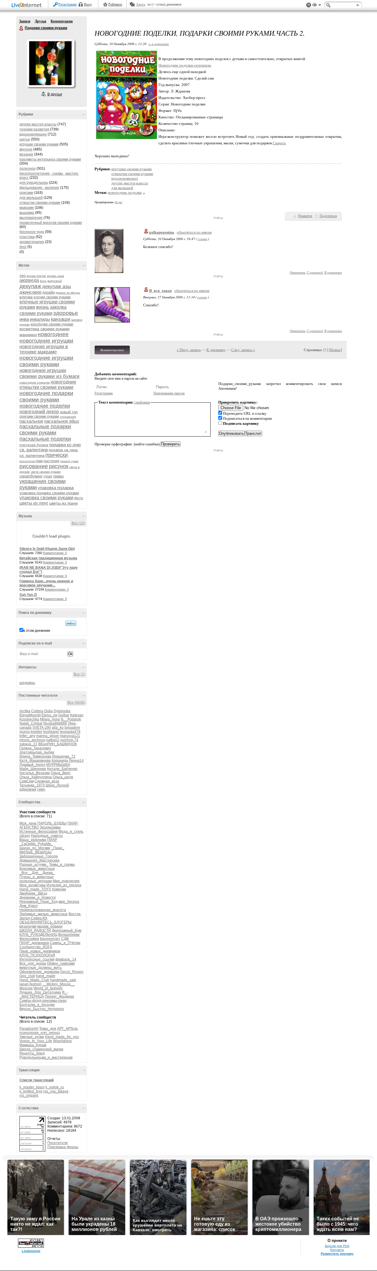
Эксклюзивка (50, 827)
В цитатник (333, 272)
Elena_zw (49, 715)
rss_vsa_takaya (55, 1091)
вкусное (25, 149)
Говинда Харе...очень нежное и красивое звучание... (46, 583)
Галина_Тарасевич (35, 748)
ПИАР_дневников (34, 943)
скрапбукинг (31, 476)
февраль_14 (65, 959)
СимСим (26, 781)
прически (56, 455)
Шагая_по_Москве (34, 848)
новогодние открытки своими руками (47, 384)
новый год (69, 412)
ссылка (202, 239)
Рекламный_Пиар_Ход (38, 902)
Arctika (24, 711)
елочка (26, 297)
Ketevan (76, 715)
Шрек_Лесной (57, 785)
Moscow (26, 988)
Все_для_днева (32, 963)
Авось (140, 4)
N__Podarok (71, 719)
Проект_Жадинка (59, 996)
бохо (43, 280)
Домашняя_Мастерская (39, 860)
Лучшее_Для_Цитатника (40, 992)
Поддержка (308, 5)
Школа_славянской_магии (41, 1049)
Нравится (305, 216)
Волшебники (69, 935)
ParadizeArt (28, 1029)
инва (24, 319)
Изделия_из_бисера (64, 885)
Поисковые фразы (62, 1147)
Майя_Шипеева (32, 769)
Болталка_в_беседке (37, 1005)
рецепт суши (69, 461)
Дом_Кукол (28, 906)
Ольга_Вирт (61, 773)
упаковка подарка (56, 487)
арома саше (55, 275)
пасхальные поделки (45, 439)
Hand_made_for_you (62, 1037)
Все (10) (78, 523)
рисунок (58, 466)
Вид (316, 6)
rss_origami (28, 1095)
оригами (26, 193)
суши (48, 476)
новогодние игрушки (46, 341)
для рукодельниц (33, 183)
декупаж (30, 286)
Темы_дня (47, 1029)
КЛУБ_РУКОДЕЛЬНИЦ (38, 935)
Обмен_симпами (61, 963)
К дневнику (216, 350)
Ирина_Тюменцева (35, 756)
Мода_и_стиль (71, 831)
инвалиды (40, 319)
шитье (24, 139)
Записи (24, 21)
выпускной (54, 280)
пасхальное (31, 421)
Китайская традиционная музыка (48, 558)
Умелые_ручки (31, 1037)
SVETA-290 (41, 727)
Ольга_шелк (63, 777)
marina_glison (47, 736)
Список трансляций (36, 1080)
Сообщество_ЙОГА (35, 947)
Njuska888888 (55, 723)
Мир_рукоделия (66, 881)
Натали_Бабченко (62, 769)
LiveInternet (28, 5)
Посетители (57, 1143)
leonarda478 (70, 732)
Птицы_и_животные (36, 877)
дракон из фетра (68, 292)
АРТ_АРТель (67, 1029)
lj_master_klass (31, 1087)
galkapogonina (161, 232)
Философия (29, 939)
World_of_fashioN (48, 988)
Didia (48, 711)
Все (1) (79, 674)
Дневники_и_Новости (37, 897)
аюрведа (29, 280)
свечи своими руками (46, 471)
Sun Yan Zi (28, 595)
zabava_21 (28, 744)
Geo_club (27, 976)
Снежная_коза (46, 781)
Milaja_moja (50, 719)
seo (22, 275)
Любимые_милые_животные (43, 914)
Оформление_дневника (39, 972)
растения (51, 461)
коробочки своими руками (52, 324)
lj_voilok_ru (54, 1087)
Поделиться (328, 216)
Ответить (297, 272)
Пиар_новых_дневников (39, 951)
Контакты (337, 1250)
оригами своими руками (39, 416)
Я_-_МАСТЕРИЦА (43, 994)
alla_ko (58, 727)
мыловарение (31, 218)
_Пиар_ (57, 848)
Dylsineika (62, 711)
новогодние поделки (44, 406)
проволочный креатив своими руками (50, 223)
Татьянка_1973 (32, 785)
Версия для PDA (337, 1246)
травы (58, 476)
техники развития (34, 129)
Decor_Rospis (71, 972)
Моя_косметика (32, 885)
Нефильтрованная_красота (42, 910)
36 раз (118, 202)
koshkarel (51, 732)
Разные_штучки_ (33, 864)
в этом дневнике (36, 631)
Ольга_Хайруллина (35, 777)
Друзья (40, 21)
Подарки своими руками (21, 28)
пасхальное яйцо (61, 421)
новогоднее (53, 334)
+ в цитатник (158, 44)
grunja (24, 732)
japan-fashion (30, 984)
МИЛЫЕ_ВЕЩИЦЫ (35, 852)
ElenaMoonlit (30, 715)
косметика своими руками (44, 328)
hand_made (45, 976)
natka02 (52, 740)
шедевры (27, 683)
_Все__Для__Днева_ (37, 873)
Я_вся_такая (160, 290)
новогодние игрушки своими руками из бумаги (49, 373)
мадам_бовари (49, 926)
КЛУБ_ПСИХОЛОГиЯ (37, 955)
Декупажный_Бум (66, 930)
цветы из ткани (63, 503)
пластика (27, 237)
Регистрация (67, 4)
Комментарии (62, 21)
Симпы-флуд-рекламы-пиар (43, 1001)
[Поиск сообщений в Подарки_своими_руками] (70, 623)
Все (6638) (76, 702)
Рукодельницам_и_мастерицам (45, 1057)
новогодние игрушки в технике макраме (43, 349)
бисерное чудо (31, 232)
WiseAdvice (62, 1041)
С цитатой (315, 272)
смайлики (142, 402)
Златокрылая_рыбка (36, 752)
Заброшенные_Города (38, 856)
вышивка (26, 213)
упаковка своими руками (46, 497)
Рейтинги (115, 4)
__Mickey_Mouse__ (58, 984)
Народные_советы (47, 836)
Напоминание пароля (169, 393)
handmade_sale (63, 980)
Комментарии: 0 (55, 553)
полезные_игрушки (35, 881)
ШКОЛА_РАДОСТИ (35, 930)
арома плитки (36, 275)
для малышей (31, 198)
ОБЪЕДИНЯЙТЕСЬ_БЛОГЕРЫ (45, 922)
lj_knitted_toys (30, 1091)
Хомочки (59, 889)
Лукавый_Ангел (32, 765)
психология (27, 461)
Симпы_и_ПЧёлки (65, 943)
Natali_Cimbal (30, 723)
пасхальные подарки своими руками (45, 430)
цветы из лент (33, 502)
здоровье (65, 313)
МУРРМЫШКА (58, 765)
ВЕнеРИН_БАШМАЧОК (57, 744)
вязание (26, 154)
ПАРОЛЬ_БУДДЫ (52, 823)
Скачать (279, 143)
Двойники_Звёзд (33, 893)
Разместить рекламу (337, 1253)
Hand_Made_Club (34, 980)
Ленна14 (76, 760)
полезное (27, 168)
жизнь (42, 307)
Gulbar (63, 715)
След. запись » (243, 350)
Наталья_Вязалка (34, 773)
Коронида (60, 760)
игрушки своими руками (39, 144)
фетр (78, 498)
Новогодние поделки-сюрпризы (184, 65)
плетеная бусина (33, 445)
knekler (36, 732)
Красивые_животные (37, 869)
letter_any (27, 736)
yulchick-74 (69, 740)
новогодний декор (39, 411)
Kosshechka (29, 719)
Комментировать (112, 350)
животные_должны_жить (40, 968)
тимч (41, 789)
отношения (68, 416)
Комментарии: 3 (57, 589)
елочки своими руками (52, 297)
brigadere (72, 727)
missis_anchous (32, 740)
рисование (33, 466)
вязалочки (28, 926)
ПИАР (52, 840)
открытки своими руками (39, 203)
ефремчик (27, 789)
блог (23, 247)
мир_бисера (69, 902)
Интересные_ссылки (36, 959)
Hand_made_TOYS (35, 889)
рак (39, 460)
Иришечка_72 (63, 756)
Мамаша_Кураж (32, 1045)
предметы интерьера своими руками (50, 159)
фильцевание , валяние (39, 188)
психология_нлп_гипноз (39, 1033)
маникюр (28, 334)
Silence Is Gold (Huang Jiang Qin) (47, 549)
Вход (88, 4)
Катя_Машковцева (35, 760)
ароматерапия (31, 242)
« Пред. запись (189, 350)
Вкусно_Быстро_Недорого (41, 1009)
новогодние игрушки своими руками (46, 361)
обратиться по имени (194, 232)
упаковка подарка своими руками (49, 493)
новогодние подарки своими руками (46, 396)
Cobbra (37, 711)
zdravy (24, 836)
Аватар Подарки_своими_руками (50, 63)
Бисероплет (50, 939)
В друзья (54, 94)
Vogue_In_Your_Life (35, 1041)
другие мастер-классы (38, 124)
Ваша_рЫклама (32, 840)
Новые (335, 350)
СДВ (65, 939)
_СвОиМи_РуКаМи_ (36, 844)
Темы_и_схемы (62, 864)
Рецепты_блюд (32, 1053)
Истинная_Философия (38, 831)
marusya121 (70, 736)
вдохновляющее (33, 134)
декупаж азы (56, 286)
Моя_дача (28, 823)
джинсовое (30, 292)
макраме (26, 208)
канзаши (60, 319)
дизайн (48, 292)
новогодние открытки (34, 382)
